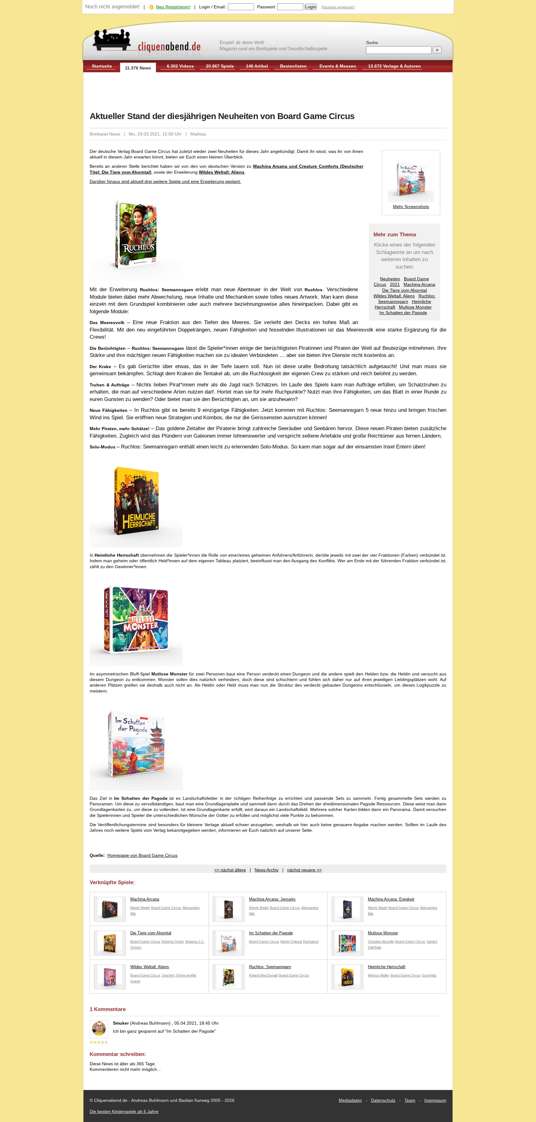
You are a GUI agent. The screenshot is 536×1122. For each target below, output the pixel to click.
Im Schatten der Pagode (403, 312)
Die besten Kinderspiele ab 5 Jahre (124, 1111)
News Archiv (267, 869)
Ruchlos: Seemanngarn (270, 966)
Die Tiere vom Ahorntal (404, 290)
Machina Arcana (419, 284)
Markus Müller (378, 975)
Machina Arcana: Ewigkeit (391, 899)
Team (409, 1100)
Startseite (102, 66)
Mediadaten (350, 1100)
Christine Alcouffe (381, 941)
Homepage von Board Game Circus (142, 855)
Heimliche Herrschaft (386, 966)
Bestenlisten (293, 66)
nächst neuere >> (304, 869)
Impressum (435, 1100)
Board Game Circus (166, 908)
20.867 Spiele (220, 66)
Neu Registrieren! (173, 6)
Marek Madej (140, 908)
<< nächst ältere (230, 869)
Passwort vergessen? (338, 7)
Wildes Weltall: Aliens (394, 295)
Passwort (266, 6)
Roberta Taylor (173, 941)
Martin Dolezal (291, 941)
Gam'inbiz (429, 975)
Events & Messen (337, 66)
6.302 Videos (180, 66)
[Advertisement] (268, 92)
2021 (395, 284)
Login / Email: (212, 6)
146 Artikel (257, 66)
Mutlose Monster (415, 307)
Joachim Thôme (174, 975)
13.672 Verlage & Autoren (394, 66)
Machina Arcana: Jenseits (272, 899)
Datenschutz (383, 1100)
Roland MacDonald (263, 975)
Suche (372, 42)
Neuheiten (390, 278)
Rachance (311, 941)
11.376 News (138, 67)
